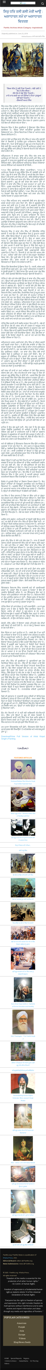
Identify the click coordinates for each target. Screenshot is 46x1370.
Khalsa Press (8, 1258)
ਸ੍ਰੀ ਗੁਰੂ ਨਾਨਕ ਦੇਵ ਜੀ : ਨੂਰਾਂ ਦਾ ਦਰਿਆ (23, 1215)
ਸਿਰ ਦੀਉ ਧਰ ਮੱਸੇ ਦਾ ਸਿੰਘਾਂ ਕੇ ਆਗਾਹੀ (23, 923)
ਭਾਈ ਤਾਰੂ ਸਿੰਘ (23, 850)
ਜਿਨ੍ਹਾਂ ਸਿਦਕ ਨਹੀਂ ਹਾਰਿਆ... (23, 845)
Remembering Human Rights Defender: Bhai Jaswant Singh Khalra (23, 1097)
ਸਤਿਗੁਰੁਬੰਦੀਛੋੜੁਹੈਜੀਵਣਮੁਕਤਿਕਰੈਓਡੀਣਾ (23, 1070)
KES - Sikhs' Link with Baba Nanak (23, 1163)
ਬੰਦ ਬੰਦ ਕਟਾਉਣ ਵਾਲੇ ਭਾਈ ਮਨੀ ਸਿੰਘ (23, 875)
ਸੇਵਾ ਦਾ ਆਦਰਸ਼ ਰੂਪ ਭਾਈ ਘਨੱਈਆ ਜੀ (23, 899)
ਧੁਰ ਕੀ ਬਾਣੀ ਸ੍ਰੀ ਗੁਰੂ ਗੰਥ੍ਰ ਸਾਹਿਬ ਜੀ (23, 1245)
